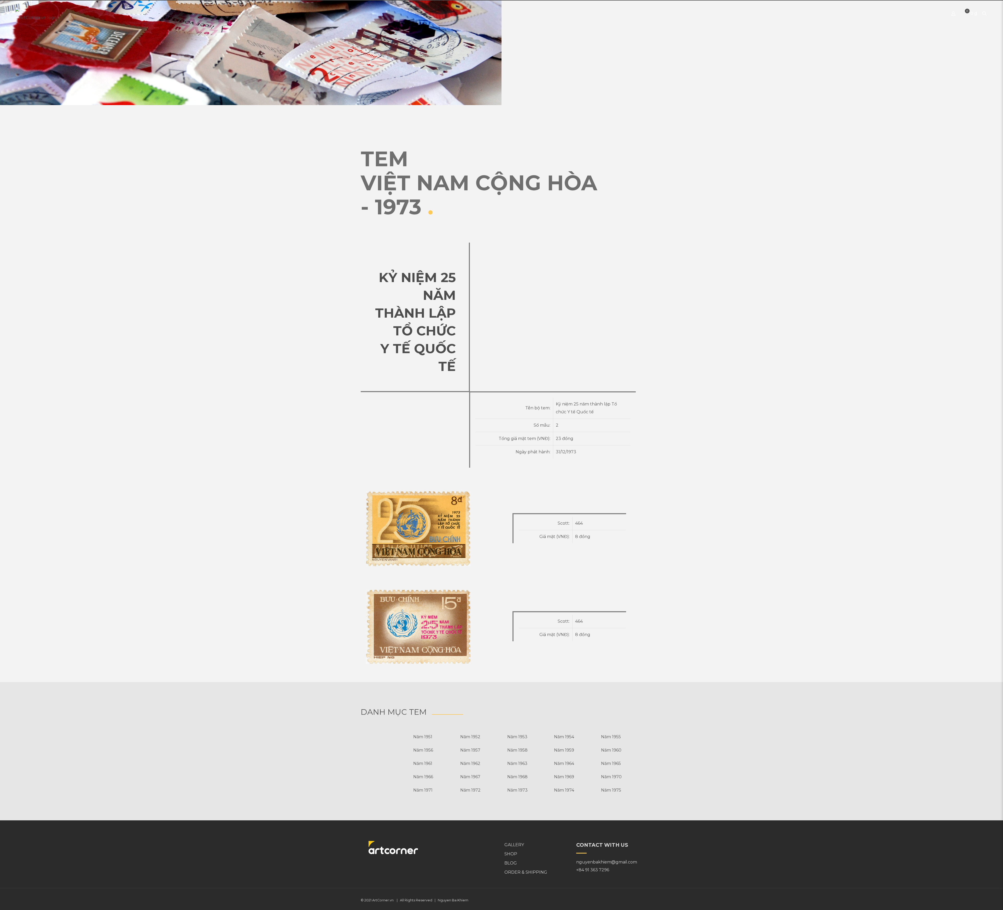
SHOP (510, 853)
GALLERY (514, 844)
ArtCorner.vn (383, 900)
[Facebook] (627, 899)
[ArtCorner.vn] (36, 14)
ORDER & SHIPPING (525, 872)
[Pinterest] (634, 899)
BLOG (510, 863)
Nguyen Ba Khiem (453, 900)
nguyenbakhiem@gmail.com (606, 862)
